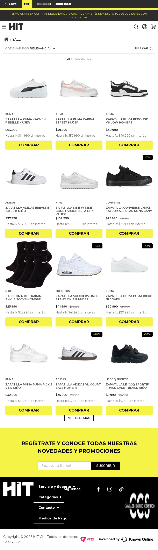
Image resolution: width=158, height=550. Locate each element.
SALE (16, 39)
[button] (136, 26)
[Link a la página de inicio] (6, 40)
